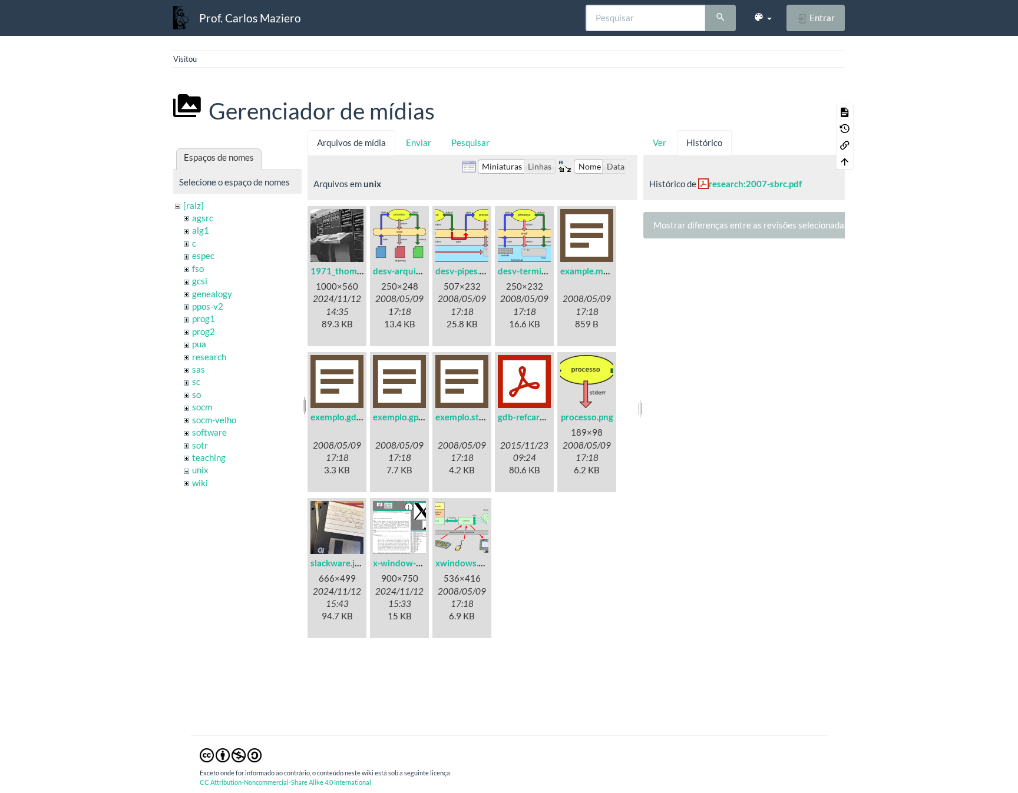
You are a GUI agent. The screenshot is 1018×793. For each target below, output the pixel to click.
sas (198, 369)
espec (203, 255)
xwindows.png (464, 563)
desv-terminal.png (534, 271)
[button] (763, 17)
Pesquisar (470, 142)
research (209, 356)
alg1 (200, 230)
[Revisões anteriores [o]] (845, 128)
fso (198, 268)
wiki (200, 482)
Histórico (704, 142)
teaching (209, 457)
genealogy (212, 293)
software (209, 432)
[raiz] (193, 205)
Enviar (418, 142)
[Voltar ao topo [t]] (845, 161)
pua (199, 344)
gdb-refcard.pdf (529, 417)
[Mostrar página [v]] (845, 112)
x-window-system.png (417, 563)
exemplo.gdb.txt (342, 417)
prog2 (203, 331)
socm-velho (214, 419)
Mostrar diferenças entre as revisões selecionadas (750, 225)
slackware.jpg (337, 563)
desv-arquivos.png (410, 271)
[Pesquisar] (720, 18)
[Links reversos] (845, 144)
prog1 (203, 318)
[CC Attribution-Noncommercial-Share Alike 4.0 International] (231, 754)
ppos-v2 (207, 306)
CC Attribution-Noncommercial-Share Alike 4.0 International (285, 782)
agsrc (202, 218)
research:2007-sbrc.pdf (755, 183)
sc (196, 381)
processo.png (587, 417)
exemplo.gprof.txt (408, 417)
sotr (200, 445)
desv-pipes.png (464, 271)
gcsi (199, 281)
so (196, 394)
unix (200, 469)
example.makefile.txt (601, 271)
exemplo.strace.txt (472, 417)
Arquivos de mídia (351, 142)
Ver (659, 142)
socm (202, 407)
